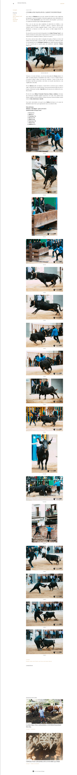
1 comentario (33, 729)
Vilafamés (15, 21)
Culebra (14, 14)
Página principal (22, 3)
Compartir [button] (15, 10)
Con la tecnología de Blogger (39, 771)
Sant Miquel (15, 19)
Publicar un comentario (35, 763)
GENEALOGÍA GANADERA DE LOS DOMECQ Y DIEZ (43, 761)
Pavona (14, 17)
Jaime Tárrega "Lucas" (17, 16)
